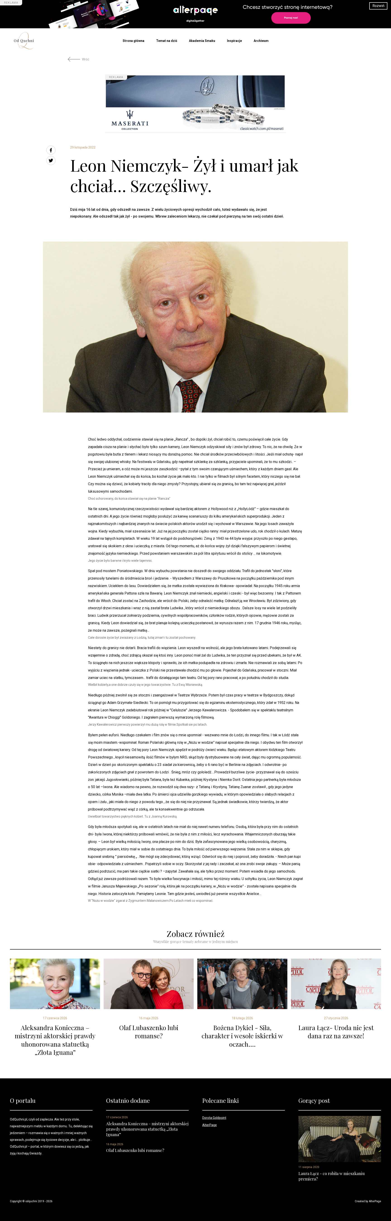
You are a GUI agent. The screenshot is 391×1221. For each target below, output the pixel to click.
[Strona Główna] (32, 41)
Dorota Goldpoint (214, 1118)
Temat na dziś (166, 41)
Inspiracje (234, 41)
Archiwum (261, 41)
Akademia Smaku (202, 41)
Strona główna (133, 41)
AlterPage (209, 1125)
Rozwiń (378, 6)
